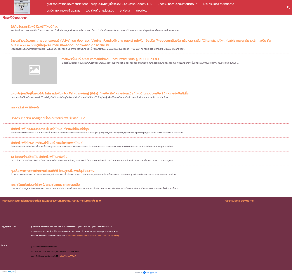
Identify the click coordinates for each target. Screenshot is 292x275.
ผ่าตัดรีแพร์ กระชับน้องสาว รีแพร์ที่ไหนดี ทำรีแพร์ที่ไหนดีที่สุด (50, 129)
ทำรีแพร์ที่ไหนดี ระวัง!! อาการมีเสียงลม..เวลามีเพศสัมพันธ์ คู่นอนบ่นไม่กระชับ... (111, 59)
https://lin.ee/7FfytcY (68, 256)
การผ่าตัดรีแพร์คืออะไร (25, 107)
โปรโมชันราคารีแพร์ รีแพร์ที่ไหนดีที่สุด (34, 26)
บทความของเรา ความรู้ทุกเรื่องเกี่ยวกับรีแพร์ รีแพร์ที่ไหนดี (48, 118)
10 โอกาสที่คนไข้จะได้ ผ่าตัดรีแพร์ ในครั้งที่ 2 (39, 156)
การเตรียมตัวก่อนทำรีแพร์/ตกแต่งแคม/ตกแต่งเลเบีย (45, 184)
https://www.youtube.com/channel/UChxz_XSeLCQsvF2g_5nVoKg (92, 235)
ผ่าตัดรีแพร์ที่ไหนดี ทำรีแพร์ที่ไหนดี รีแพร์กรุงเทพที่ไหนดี (47, 143)
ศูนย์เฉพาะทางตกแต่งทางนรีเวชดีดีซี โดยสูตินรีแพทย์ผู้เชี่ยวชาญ (52, 170)
